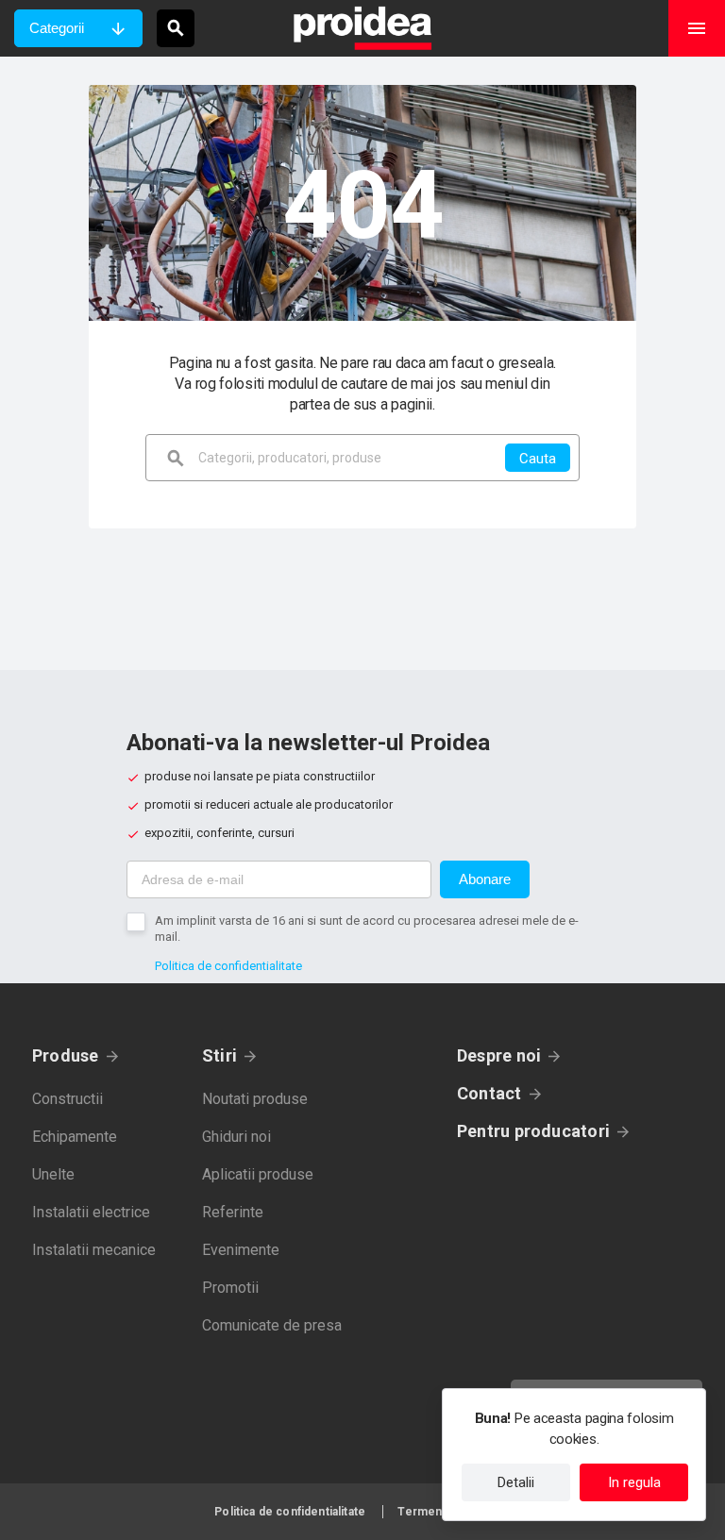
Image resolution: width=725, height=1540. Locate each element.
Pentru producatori (533, 1131)
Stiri (219, 1055)
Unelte (53, 1174)
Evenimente (240, 1250)
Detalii (515, 1482)
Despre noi (499, 1055)
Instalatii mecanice (94, 1250)
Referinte (232, 1212)
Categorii (56, 28)
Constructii (67, 1099)
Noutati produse (255, 1099)
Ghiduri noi (236, 1137)
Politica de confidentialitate (228, 966)
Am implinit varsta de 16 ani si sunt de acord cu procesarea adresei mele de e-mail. (367, 928)
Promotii (230, 1288)
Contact (489, 1093)
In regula (634, 1482)
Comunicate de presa (272, 1325)
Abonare (485, 879)
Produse (65, 1055)
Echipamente (74, 1137)
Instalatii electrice (91, 1212)
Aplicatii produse (257, 1174)
